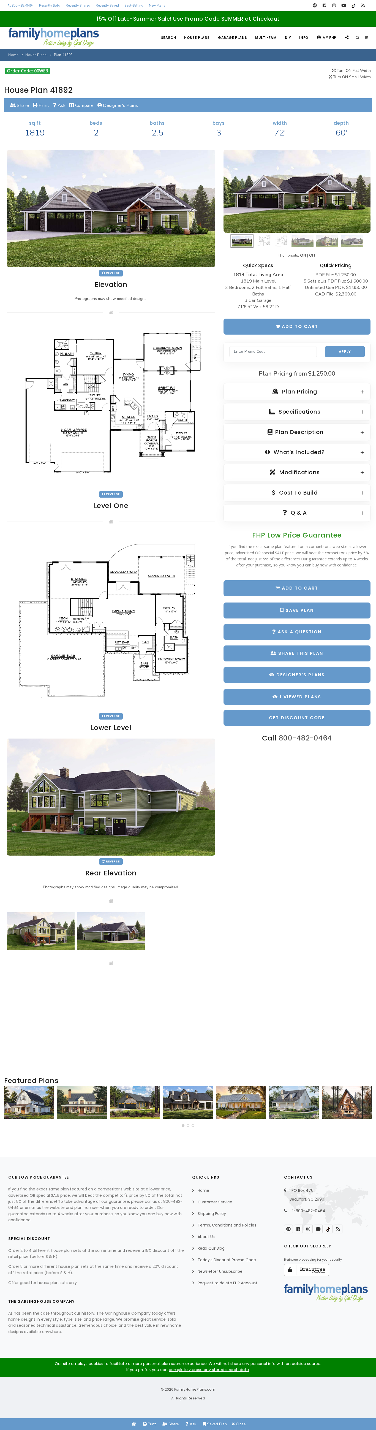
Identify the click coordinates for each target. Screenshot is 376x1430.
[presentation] (10, 1104)
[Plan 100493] (29, 1102)
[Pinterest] (315, 5)
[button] (183, 1125)
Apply (345, 351)
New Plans (157, 5)
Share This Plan (300, 653)
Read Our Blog (211, 1248)
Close (240, 1424)
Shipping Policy (212, 1213)
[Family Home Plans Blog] (363, 5)
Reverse (112, 273)
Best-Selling (133, 5)
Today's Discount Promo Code (227, 1260)
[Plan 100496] (294, 1102)
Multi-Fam (265, 37)
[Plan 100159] (347, 1102)
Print (43, 105)
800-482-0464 (22, 5)
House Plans (197, 37)
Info (303, 37)
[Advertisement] (111, 1021)
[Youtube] (343, 5)
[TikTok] (353, 5)
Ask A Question (298, 632)
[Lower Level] (111, 621)
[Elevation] (297, 191)
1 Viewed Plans (299, 697)
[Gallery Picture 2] (111, 931)
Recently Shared (78, 5)
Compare (84, 105)
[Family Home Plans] (54, 38)
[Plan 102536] (188, 1102)
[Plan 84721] (82, 1102)
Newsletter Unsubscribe (220, 1271)
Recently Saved (107, 5)
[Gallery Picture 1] (41, 931)
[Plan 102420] (135, 1102)
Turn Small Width (351, 77)
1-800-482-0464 (308, 1211)
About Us (206, 1236)
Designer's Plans (120, 105)
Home (13, 55)
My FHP (329, 37)
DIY (288, 37)
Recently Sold (49, 5)
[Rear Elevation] (111, 796)
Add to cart (299, 326)
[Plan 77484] (241, 1102)
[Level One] (111, 405)
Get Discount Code (297, 718)
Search (168, 37)
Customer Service (215, 1202)
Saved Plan (216, 1424)
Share (22, 105)
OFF (312, 255)
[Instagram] (334, 5)
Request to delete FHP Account (227, 1283)
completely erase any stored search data (209, 1369)
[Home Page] (134, 1424)
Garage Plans (232, 37)
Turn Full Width (353, 70)
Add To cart (299, 588)
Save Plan (299, 610)
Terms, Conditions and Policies (227, 1225)
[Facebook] (324, 5)
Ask (61, 105)
